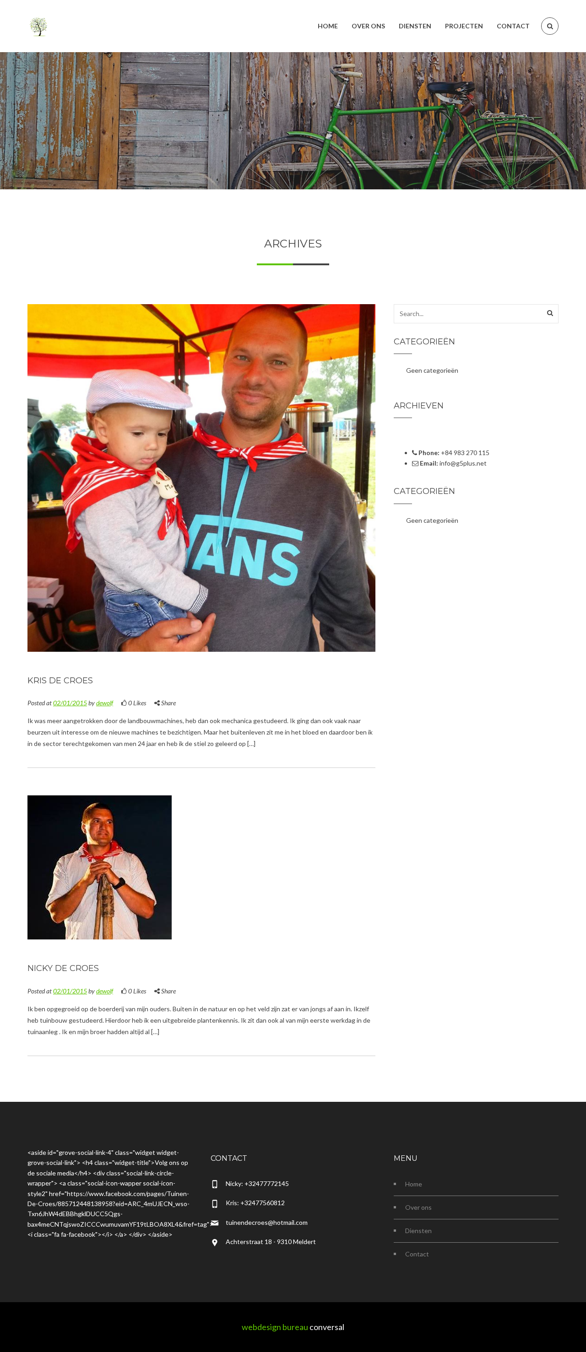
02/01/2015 (70, 703)
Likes (137, 703)
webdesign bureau (275, 1327)
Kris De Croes (60, 681)
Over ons (418, 1207)
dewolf (104, 703)
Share (168, 703)
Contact (417, 1254)
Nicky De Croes (63, 968)
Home (413, 1184)
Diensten (418, 1230)
